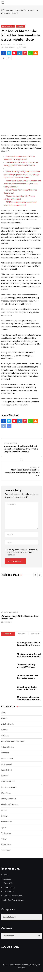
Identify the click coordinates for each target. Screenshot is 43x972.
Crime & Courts (7, 747)
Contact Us (8, 883)
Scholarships (6, 821)
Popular (21, 634)
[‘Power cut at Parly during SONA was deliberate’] (8, 666)
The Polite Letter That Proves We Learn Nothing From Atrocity (28, 678)
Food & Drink (6, 770)
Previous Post (11, 443)
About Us (7, 879)
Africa (3, 712)
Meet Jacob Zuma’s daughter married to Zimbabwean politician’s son (22, 472)
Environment (6, 764)
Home (6, 874)
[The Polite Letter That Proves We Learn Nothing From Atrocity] (8, 678)
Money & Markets (8, 799)
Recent (8, 634)
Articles (4, 718)
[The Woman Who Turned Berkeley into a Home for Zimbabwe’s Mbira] (8, 656)
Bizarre (4, 730)
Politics (4, 810)
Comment (35, 634)
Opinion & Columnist (9, 804)
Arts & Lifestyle (7, 724)
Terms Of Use (9, 891)
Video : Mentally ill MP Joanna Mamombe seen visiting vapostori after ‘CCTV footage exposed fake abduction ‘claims (22, 174)
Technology (6, 833)
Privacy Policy (9, 887)
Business (5, 735)
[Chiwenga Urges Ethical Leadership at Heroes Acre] (8, 645)
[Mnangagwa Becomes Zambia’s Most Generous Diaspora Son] (8, 698)
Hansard (4, 775)
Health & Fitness (8, 781)
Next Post (33, 467)
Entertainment (7, 758)
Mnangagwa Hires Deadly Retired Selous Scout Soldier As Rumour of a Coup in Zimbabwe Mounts (21, 449)
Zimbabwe (14, 612)
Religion (4, 816)
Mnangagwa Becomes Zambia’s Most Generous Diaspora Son (29, 699)
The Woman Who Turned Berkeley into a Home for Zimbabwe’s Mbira (29, 656)
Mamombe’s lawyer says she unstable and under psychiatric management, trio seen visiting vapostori (22, 183)
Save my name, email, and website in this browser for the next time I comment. (22, 552)
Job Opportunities (8, 787)
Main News (5, 612)
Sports (4, 827)
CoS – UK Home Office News (12, 741)
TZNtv (4, 839)
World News (6, 844)
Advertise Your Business (14, 900)
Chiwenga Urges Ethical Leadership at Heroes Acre (28, 645)
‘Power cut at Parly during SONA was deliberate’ (26, 667)
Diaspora (5, 753)
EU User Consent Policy (13, 895)
